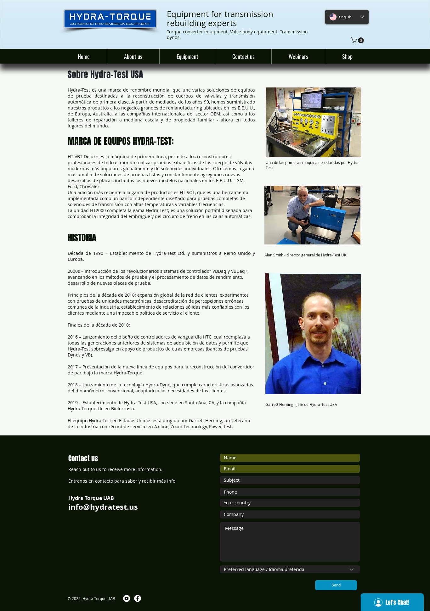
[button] (358, 40)
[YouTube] (126, 598)
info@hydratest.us (103, 507)
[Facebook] (137, 598)
